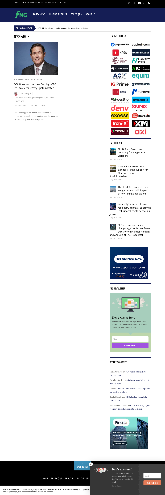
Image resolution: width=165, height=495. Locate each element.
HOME (45, 478)
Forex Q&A (76, 14)
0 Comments (20, 105)
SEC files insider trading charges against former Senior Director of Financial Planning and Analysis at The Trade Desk (130, 230)
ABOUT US (70, 478)
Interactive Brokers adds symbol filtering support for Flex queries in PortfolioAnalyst (129, 171)
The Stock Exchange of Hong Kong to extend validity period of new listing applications (134, 190)
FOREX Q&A (56, 478)
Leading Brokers (58, 14)
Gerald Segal (25, 93)
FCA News (18, 79)
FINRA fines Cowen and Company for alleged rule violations (63, 28)
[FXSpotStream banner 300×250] (129, 277)
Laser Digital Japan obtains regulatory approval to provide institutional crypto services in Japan (130, 209)
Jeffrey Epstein (38, 97)
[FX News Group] (21, 18)
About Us (91, 14)
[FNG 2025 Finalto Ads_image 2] (129, 447)
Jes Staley (50, 97)
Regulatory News (33, 79)
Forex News (39, 14)
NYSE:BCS (19, 101)
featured (27, 97)
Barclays (19, 97)
